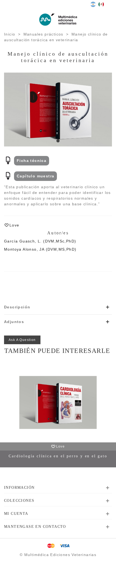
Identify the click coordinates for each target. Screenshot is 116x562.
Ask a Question (22, 340)
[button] (58, 140)
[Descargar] (8, 160)
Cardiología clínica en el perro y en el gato (58, 456)
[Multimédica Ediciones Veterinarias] (58, 19)
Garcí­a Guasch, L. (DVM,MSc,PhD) (40, 241)
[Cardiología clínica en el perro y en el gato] (58, 403)
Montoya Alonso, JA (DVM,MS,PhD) (40, 249)
